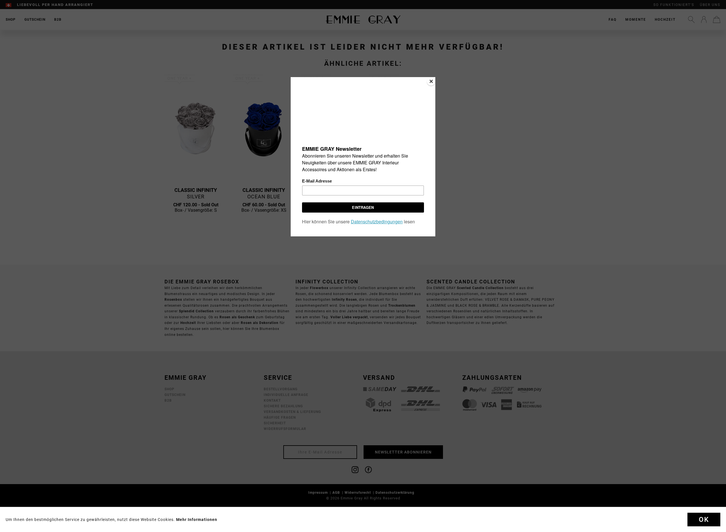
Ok (704, 519)
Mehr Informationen (196, 519)
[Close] (431, 81)
